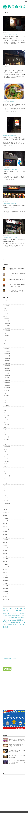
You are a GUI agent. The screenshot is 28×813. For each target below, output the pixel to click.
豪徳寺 (5, 488)
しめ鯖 (4, 608)
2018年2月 (5, 520)
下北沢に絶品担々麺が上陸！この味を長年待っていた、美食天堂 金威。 (17, 280)
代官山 (5, 417)
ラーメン (5, 305)
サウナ (19, 611)
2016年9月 (5, 547)
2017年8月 (5, 534)
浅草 (15, 203)
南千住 (5, 429)
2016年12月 (5, 545)
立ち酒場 (5, 335)
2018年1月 (5, 523)
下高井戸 (5, 405)
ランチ (4, 101)
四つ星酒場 (6, 328)
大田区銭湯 (9, 67)
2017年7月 (5, 537)
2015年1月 (5, 594)
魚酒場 (5, 340)
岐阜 (4, 441)
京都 (4, 412)
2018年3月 (5, 518)
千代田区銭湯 (6, 355)
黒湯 (6, 627)
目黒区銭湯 (6, 377)
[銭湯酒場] (14, 5)
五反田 (5, 410)
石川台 (5, 473)
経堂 (4, 480)
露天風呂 (15, 624)
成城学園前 (6, 446)
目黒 (4, 471)
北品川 (5, 422)
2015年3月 (5, 588)
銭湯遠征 (5, 390)
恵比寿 (5, 444)
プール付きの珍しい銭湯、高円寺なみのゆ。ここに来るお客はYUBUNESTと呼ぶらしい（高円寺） (17, 762)
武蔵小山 (5, 461)
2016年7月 (5, 553)
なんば (15, 608)
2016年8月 (5, 550)
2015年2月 (5, 591)
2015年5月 (5, 583)
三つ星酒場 (5, 203)
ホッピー (9, 613)
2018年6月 (5, 515)
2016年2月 (5, 561)
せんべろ (9, 608)
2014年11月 (5, 599)
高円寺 (5, 495)
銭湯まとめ (6, 387)
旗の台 (13, 237)
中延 (4, 407)
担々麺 (10, 101)
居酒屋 (12, 203)
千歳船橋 (5, 424)
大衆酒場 (9, 203)
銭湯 (16, 34)
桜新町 (13, 101)
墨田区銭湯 (6, 365)
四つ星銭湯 (12, 34)
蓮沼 (4, 485)
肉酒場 (5, 338)
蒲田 (13, 67)
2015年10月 (5, 572)
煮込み (5, 622)
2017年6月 (5, 539)
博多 (4, 432)
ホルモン (15, 613)
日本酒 (11, 620)
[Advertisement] (14, 692)
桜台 (4, 456)
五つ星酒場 (6, 323)
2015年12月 (5, 566)
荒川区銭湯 (12, 169)
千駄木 (5, 427)
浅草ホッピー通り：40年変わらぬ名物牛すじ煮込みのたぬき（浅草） (17, 285)
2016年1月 (5, 564)
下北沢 (5, 400)
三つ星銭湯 (5, 135)
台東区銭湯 (6, 358)
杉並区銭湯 (6, 373)
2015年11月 (5, 569)
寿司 (4, 310)
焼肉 (22, 620)
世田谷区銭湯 (6, 351)
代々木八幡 (6, 325)
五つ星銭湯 (5, 67)
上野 (4, 398)
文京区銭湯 (6, 370)
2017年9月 (5, 531)
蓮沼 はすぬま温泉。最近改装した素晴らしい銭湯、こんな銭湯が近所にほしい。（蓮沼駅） (17, 745)
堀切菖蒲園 (6, 330)
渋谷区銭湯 (12, 135)
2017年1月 (5, 542)
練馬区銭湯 (6, 380)
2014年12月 (5, 596)
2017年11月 (5, 529)
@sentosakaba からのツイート (9, 658)
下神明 (4, 34)
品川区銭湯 (8, 34)
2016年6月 (5, 556)
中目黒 (15, 615)
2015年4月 (5, 585)
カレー (5, 303)
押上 (4, 449)
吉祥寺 (5, 434)
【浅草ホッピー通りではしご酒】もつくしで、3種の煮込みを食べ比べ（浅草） (17, 291)
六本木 (5, 419)
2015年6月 (5, 580)
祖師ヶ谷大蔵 (6, 475)
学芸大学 (5, 439)
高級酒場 (4, 500)
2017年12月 (5, 526)
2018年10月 (5, 512)
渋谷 (8, 135)
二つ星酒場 (6, 320)
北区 (9, 617)
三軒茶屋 (5, 395)
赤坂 (4, 490)
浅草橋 (5, 466)
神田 (4, 478)
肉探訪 (4, 343)
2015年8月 (5, 577)
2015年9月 (5, 575)
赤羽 (4, 493)
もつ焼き (20, 608)
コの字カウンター (12, 611)
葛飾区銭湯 (6, 385)
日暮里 (8, 169)
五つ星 (7, 101)
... (16, 43)
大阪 (21, 617)
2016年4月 (5, 558)
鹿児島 (5, 497)
